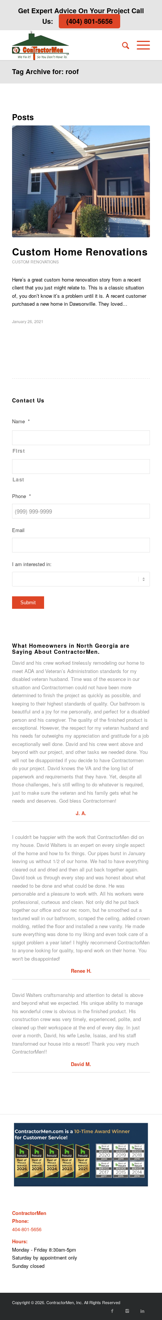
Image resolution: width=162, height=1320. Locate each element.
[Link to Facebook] (112, 1310)
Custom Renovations (35, 262)
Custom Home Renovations (80, 251)
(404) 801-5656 (89, 21)
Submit (28, 602)
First (18, 450)
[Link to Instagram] (127, 1310)
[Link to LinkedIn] (142, 1310)
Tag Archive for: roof (45, 71)
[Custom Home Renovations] (81, 181)
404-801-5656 (26, 1229)
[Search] (122, 45)
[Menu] (139, 45)
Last (18, 479)
